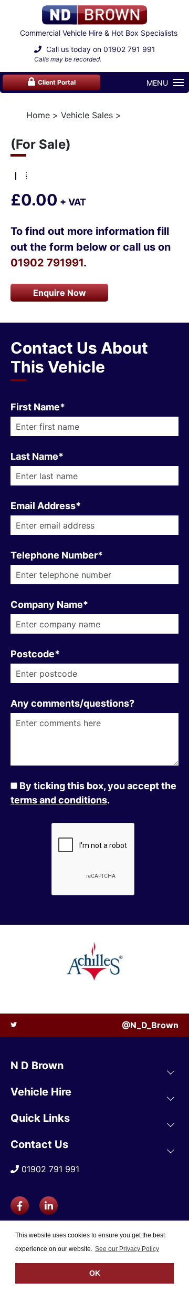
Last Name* (37, 456)
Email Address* (45, 505)
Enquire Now (59, 292)
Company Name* (49, 604)
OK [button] (94, 1273)
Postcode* (35, 653)
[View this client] (94, 962)
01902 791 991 (129, 49)
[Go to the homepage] (94, 15)
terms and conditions (58, 799)
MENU (157, 82)
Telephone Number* (56, 555)
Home (38, 115)
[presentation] (26, 170)
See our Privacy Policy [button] (127, 1249)
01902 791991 (46, 262)
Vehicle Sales (87, 115)
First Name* (37, 406)
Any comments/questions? (72, 703)
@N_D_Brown (150, 1025)
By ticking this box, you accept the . (93, 792)
